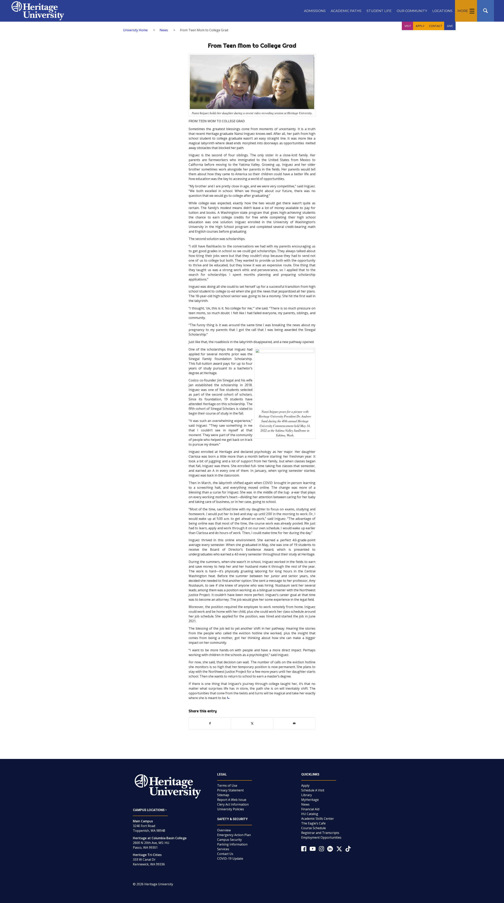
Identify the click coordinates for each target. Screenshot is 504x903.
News (305, 804)
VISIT (408, 26)
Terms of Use (227, 785)
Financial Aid (310, 809)
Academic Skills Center (317, 818)
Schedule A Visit (312, 790)
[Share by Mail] (294, 723)
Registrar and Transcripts (320, 833)
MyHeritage (310, 800)
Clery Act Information (233, 804)
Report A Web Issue (231, 800)
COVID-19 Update (230, 858)
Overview (224, 830)
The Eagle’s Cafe (313, 823)
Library (306, 795)
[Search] (485, 11)
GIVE (450, 26)
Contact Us (225, 854)
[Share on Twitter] (252, 723)
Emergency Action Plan (234, 835)
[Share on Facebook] (210, 723)
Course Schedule (313, 828)
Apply (305, 785)
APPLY (420, 26)
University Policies (230, 809)
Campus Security (229, 839)
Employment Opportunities (321, 837)
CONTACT (435, 26)
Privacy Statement (230, 790)
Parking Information (232, 844)
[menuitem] (314, 11)
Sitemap (223, 795)
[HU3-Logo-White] (37, 11)
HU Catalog (309, 814)
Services (223, 849)
